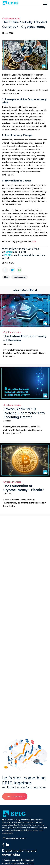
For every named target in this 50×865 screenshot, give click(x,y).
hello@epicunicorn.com (16, 838)
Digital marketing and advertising (19, 852)
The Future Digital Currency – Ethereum (25, 338)
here (34, 241)
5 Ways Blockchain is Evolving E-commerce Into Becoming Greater (24, 413)
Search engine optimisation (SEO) (19, 863)
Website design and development (19, 860)
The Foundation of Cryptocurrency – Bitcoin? (23, 488)
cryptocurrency (19, 277)
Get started (14, 796)
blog (6, 277)
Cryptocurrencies (11, 18)
